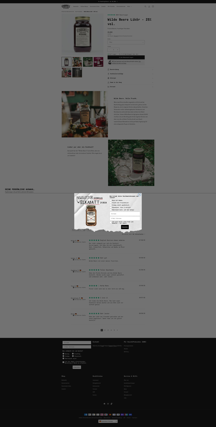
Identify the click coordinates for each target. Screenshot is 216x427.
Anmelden (125, 227)
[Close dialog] (139, 194)
